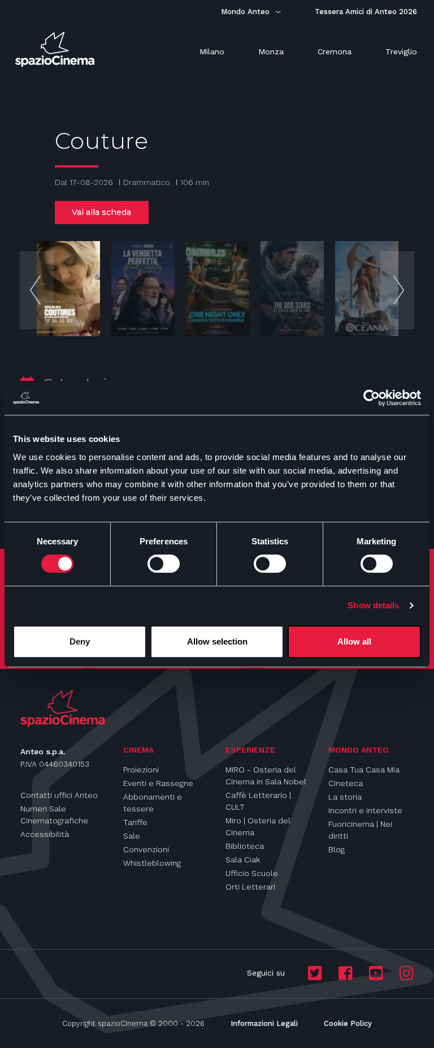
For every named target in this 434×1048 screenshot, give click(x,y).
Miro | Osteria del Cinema (257, 826)
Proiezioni (141, 769)
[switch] (163, 564)
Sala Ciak (242, 859)
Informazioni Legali (264, 1023)
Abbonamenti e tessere (152, 802)
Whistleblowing (152, 862)
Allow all (354, 641)
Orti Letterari (250, 886)
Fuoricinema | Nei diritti (360, 829)
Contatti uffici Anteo (59, 795)
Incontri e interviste (365, 810)
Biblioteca (244, 846)
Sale (131, 835)
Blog (336, 849)
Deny (80, 641)
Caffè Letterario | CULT (258, 801)
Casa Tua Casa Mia (364, 769)
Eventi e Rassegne (158, 783)
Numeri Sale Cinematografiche (54, 814)
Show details (373, 605)
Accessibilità (44, 834)
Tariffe (135, 822)
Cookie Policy (348, 1023)
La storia (345, 796)
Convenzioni (146, 849)
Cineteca (345, 783)
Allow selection (217, 641)
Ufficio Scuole (251, 873)
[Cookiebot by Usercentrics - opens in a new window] (371, 397)
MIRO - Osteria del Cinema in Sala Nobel (265, 775)
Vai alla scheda (101, 212)
